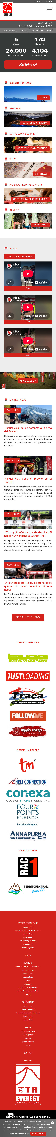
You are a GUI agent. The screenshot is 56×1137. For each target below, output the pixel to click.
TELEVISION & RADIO (28, 1031)
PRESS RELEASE (28, 1042)
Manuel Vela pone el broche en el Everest (28, 480)
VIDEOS (28, 1038)
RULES (28, 981)
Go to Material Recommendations (30, 199)
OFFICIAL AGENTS (28, 948)
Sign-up (28, 64)
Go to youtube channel (21, 256)
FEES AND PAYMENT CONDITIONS (28, 1013)
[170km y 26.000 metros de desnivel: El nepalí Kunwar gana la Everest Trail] (28, 519)
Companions (28, 1002)
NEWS (28, 1045)
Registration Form (28, 1009)
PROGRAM (28, 984)
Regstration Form (28, 970)
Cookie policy (38, 1134)
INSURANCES (28, 974)
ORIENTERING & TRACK (28, 941)
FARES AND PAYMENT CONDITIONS (28, 967)
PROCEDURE (28, 1006)
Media (28, 1027)
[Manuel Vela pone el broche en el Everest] (28, 465)
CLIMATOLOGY (28, 934)
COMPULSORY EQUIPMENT (28, 987)
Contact (28, 1053)
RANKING (28, 994)
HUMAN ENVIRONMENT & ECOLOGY (28, 930)
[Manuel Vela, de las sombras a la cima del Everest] (28, 414)
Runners (28, 963)
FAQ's (28, 955)
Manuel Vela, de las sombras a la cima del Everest (28, 429)
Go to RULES (41, 174)
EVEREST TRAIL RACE (28, 923)
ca (47, 2)
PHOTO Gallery (28, 1035)
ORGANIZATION (28, 944)
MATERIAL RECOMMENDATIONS (28, 991)
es (45, 2)
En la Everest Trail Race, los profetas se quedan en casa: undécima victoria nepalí (28, 586)
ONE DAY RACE (28, 927)
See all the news (28, 617)
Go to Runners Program (35, 123)
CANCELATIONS (28, 977)
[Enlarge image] (28, 101)
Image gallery (28, 380)
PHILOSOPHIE (28, 937)
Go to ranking (40, 225)
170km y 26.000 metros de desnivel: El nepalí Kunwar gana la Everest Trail (28, 534)
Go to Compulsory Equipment (32, 148)
